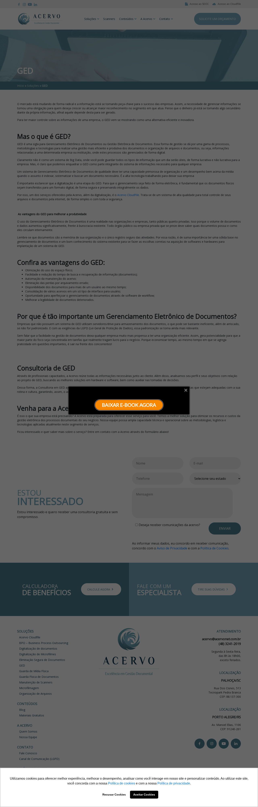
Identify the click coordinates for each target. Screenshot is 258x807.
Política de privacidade (173, 783)
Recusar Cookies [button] (114, 794)
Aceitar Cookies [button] (144, 794)
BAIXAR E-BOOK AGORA (129, 405)
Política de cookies (121, 783)
